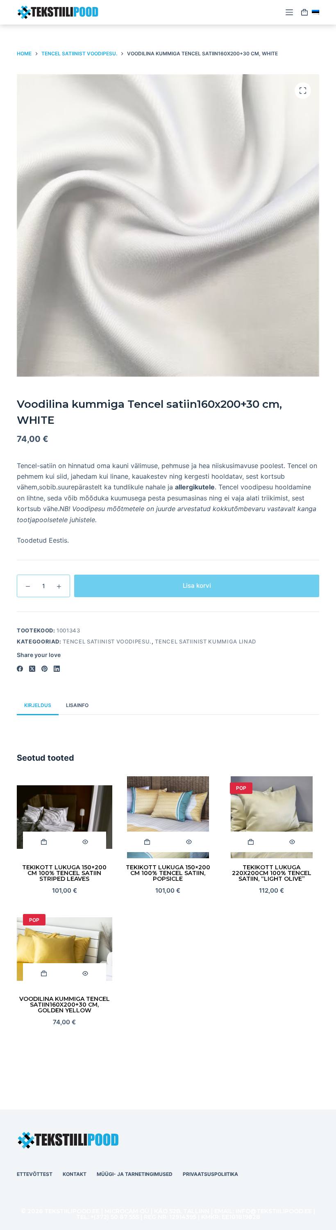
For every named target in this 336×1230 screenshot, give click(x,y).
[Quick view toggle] (85, 842)
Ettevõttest (34, 1174)
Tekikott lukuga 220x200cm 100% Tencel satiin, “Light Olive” (271, 873)
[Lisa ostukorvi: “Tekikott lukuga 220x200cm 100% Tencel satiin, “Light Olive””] (250, 842)
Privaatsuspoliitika (210, 1174)
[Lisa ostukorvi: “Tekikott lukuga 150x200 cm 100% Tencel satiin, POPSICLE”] (147, 842)
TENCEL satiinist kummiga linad (205, 641)
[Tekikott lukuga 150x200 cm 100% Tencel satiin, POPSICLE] (168, 817)
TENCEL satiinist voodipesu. (107, 641)
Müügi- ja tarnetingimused (135, 1174)
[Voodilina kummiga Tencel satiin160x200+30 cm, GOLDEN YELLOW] (64, 949)
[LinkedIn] (57, 669)
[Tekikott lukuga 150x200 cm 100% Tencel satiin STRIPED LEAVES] (64, 817)
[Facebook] (20, 669)
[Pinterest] (44, 669)
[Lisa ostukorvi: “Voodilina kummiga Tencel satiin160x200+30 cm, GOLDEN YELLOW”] (43, 973)
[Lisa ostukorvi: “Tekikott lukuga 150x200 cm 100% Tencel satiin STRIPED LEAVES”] (43, 842)
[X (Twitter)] (32, 669)
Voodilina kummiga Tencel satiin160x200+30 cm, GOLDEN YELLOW (64, 1004)
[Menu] (289, 12)
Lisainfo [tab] (77, 705)
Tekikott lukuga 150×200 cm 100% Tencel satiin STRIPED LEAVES (64, 873)
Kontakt (74, 1174)
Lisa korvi (197, 585)
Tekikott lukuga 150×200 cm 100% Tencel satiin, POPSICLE (168, 873)
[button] (315, 12)
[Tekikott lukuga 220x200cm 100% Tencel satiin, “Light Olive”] (271, 817)
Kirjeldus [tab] (37, 705)
